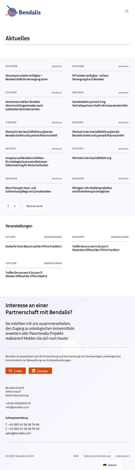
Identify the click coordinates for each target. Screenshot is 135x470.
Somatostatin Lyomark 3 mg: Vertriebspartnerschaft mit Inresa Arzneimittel (99, 103)
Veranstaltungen (53, 237)
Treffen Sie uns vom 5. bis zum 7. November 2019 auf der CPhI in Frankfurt (96, 248)
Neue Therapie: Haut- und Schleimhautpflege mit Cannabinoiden (28, 189)
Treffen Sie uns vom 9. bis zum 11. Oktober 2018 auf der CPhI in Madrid (26, 274)
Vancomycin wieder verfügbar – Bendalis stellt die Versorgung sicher (26, 77)
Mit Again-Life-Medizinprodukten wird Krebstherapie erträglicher (92, 189)
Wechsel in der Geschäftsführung (91, 158)
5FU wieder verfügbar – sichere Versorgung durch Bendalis (90, 77)
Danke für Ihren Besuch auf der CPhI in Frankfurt (33, 246)
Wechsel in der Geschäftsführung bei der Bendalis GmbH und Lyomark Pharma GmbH (31, 133)
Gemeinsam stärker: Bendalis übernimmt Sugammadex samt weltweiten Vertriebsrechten (24, 105)
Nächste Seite (34, 206)
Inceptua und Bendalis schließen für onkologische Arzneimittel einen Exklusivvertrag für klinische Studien (26, 161)
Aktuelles (57, 66)
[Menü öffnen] (127, 11)
